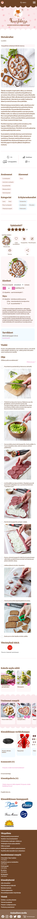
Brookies (4, 870)
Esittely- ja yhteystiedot (8, 900)
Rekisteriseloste (6, 888)
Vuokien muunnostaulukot (9, 839)
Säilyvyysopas (5, 846)
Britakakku (4, 874)
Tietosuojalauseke (7, 890)
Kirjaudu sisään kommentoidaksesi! (13, 767)
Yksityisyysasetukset (7, 907)
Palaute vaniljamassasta (8, 904)
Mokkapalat (5, 866)
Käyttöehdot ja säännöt (8, 885)
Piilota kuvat (31, 362)
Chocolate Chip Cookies (8, 858)
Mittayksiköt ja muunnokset (10, 836)
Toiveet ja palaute (6, 902)
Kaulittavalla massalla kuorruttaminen (13, 851)
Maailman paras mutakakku (9, 862)
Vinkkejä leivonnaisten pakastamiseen (13, 848)
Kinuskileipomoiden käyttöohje (11, 892)
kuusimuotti (6, 338)
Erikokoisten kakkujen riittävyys (11, 841)
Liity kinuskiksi (5, 883)
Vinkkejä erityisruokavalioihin (10, 843)
